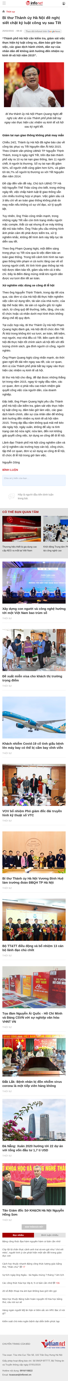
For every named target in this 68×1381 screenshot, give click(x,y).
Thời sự (10, 11)
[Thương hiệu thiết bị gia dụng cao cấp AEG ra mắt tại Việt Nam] (21, 529)
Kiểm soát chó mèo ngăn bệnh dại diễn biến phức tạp (31, 1321)
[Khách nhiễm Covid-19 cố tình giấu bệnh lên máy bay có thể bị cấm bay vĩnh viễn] (34, 718)
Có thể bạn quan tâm (20, 512)
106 (57, 1282)
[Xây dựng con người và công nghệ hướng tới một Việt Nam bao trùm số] (34, 583)
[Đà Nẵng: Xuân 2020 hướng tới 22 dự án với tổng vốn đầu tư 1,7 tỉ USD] (34, 1120)
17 (23, 1266)
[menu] (4, 3)
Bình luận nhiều (49, 1235)
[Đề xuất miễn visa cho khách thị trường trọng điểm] (34, 650)
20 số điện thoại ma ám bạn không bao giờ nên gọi (29, 1290)
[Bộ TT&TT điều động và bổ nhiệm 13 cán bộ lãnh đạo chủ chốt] (34, 920)
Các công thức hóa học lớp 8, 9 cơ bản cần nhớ (27, 1282)
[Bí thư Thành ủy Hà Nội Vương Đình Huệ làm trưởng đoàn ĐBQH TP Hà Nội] (34, 852)
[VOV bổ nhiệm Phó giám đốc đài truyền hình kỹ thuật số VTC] (34, 785)
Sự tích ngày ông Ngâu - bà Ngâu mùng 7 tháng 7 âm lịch (33, 1274)
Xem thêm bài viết (34, 1227)
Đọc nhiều (18, 1235)
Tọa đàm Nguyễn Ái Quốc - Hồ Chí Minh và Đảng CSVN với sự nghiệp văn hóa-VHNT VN (32, 1017)
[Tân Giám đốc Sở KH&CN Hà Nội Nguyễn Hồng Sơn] (34, 1184)
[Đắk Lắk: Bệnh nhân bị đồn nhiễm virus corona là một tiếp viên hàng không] (34, 1056)
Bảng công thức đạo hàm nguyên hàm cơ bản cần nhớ (31, 1241)
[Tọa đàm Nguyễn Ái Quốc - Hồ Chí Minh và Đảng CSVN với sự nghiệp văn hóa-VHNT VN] (34, 987)
